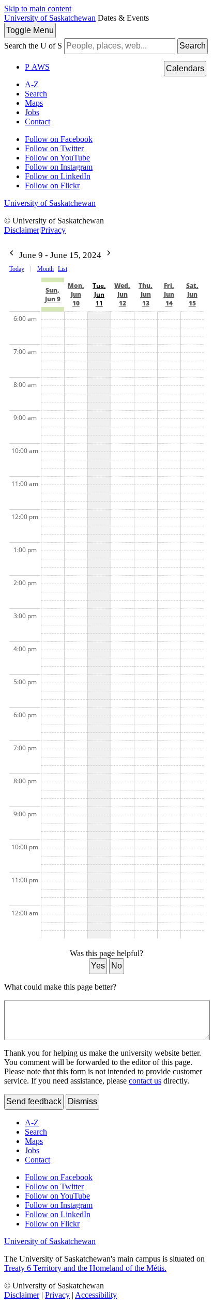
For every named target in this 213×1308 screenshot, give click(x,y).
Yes (98, 965)
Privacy (53, 229)
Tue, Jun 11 (99, 294)
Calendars (185, 68)
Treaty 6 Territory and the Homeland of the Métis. (85, 1268)
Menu (30, 30)
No (116, 965)
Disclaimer (21, 229)
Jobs (32, 112)
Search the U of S (33, 45)
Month (45, 269)
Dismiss (82, 1101)
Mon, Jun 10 (76, 294)
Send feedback (34, 1101)
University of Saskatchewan (50, 17)
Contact (37, 121)
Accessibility (96, 1294)
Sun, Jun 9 (52, 294)
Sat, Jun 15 (192, 294)
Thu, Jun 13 (146, 294)
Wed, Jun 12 (122, 294)
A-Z (32, 84)
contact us (145, 1080)
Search (192, 45)
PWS (37, 66)
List (62, 269)
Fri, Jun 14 (169, 294)
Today (16, 269)
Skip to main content (37, 8)
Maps (34, 103)
